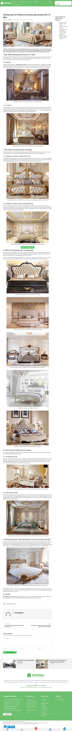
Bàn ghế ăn (44, 706)
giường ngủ (39, 110)
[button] (7, 714)
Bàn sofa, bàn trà (45, 713)
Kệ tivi (43, 712)
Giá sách (44, 715)
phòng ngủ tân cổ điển (11, 603)
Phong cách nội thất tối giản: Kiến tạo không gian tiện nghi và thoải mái (58, 661)
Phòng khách (22, 1)
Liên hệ (28, 712)
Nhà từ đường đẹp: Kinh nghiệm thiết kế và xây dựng (25, 661)
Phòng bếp (35, 1)
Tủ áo (43, 701)
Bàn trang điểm (45, 703)
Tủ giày (43, 704)
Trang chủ (15, 1)
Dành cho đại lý (60, 699)
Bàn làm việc (44, 708)
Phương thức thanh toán (32, 703)
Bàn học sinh (45, 710)
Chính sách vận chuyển (32, 710)
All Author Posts (19, 612)
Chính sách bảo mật (31, 704)
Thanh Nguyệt (9, 19)
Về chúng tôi (29, 699)
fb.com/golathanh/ (12, 708)
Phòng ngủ (28, 1)
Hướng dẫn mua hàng (31, 701)
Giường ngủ (44, 699)
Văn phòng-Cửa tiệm (17, 4)
